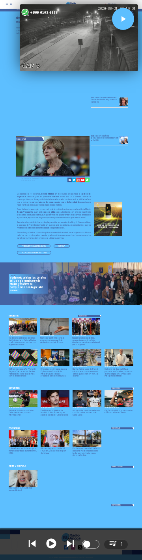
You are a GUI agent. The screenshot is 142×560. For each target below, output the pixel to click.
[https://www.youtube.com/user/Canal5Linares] (82, 179)
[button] (33, 246)
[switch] (90, 544)
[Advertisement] (75, 85)
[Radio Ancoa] (11, 6)
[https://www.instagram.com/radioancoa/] (78, 179)
